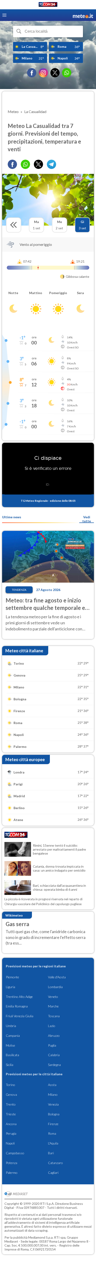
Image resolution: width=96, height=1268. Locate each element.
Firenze (53, 1124)
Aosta (52, 1085)
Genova (11, 1094)
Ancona (11, 1124)
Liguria (10, 987)
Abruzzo (54, 1036)
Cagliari (53, 1173)
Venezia (53, 1104)
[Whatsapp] (25, 164)
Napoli (10, 1143)
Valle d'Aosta (57, 977)
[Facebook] (31, 72)
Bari (51, 1153)
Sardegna (54, 1065)
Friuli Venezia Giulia (19, 1016)
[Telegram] (51, 164)
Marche (53, 1006)
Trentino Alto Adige (19, 997)
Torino (10, 1085)
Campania (13, 1036)
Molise (10, 1045)
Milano (53, 1094)
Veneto (53, 997)
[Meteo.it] (83, 15)
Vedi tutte (86, 519)
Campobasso (15, 1153)
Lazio (51, 1026)
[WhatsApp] (66, 72)
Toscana (54, 1016)
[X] (55, 72)
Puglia (52, 1045)
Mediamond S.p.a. (40, 1237)
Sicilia (9, 1065)
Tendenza (19, 589)
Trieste (11, 1114)
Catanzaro (55, 1163)
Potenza (11, 1163)
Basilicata (12, 1055)
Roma (52, 1133)
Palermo (11, 1173)
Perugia (11, 1133)
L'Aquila (53, 1143)
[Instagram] (43, 72)
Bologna (53, 1114)
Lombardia (55, 987)
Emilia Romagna (17, 1006)
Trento (11, 1104)
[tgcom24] (48, 5)
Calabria (54, 1055)
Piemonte (12, 977)
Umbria (11, 1026)
